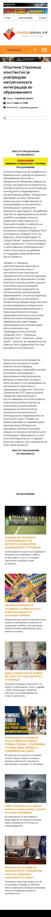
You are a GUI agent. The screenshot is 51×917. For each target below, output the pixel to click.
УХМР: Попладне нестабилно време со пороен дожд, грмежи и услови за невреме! (25, 809)
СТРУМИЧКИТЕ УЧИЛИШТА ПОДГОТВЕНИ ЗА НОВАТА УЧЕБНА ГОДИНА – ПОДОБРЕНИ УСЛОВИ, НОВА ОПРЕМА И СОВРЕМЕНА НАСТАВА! (25, 744)
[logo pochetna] (25, 33)
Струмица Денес (28, 108)
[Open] (44, 49)
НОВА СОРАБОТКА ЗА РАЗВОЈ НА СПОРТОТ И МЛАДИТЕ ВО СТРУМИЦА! (24, 676)
